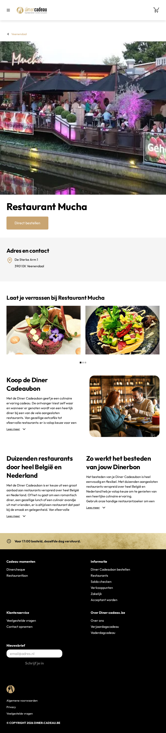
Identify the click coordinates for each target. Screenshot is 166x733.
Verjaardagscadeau (105, 627)
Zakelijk (96, 594)
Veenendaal (19, 34)
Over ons (97, 620)
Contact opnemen (19, 627)
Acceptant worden (104, 600)
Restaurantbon (17, 575)
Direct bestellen (27, 223)
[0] (156, 10)
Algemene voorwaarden (22, 700)
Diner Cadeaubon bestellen (110, 569)
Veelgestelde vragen (21, 620)
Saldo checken (101, 582)
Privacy (11, 707)
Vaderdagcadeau (103, 633)
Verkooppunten (102, 588)
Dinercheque (15, 569)
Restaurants (99, 575)
